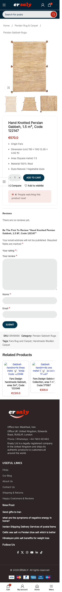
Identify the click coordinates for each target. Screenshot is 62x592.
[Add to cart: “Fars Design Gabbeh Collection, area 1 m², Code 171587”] (44, 371)
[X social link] (22, 552)
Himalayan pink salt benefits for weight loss (25, 538)
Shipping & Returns (12, 492)
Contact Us (8, 487)
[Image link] (19, 413)
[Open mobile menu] (4, 5)
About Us (7, 481)
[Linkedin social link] (37, 552)
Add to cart (33, 177)
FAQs (5, 469)
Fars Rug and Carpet (20, 341)
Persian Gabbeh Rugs (15, 32)
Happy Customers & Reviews (18, 498)
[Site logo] (22, 4)
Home (6, 25)
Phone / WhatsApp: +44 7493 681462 (28, 439)
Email (6, 308)
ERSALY (24, 570)
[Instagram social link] (27, 552)
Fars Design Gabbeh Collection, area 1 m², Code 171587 (44, 381)
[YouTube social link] (31, 552)
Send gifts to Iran (11, 511)
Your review (9, 256)
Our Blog (7, 475)
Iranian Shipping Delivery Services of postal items (29, 526)
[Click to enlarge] (8, 87)
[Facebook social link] (18, 552)
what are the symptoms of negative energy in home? (27, 519)
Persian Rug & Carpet (26, 25)
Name (6, 294)
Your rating (9, 250)
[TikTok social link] (41, 552)
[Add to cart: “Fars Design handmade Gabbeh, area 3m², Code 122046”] (16, 371)
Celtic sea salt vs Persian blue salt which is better (29, 532)
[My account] (43, 5)
